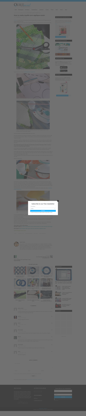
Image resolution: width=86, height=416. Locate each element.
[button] (54, 208)
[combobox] (43, 209)
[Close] (58, 201)
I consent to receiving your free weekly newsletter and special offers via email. (41, 212)
